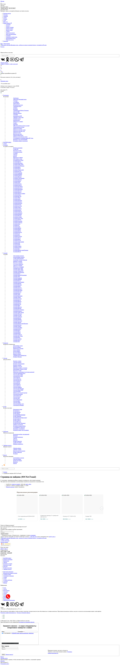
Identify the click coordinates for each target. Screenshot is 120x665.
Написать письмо (10, 487)
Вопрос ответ (6, 598)
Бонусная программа (11, 34)
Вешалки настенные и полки (10, 573)
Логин (3, 647)
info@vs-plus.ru (52, 536)
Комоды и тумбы (7, 565)
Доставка (5, 14)
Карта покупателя (10, 32)
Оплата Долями (10, 27)
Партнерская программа (9, 600)
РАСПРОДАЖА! (7, 142)
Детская (5, 358)
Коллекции (6, 95)
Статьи (5, 593)
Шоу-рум (5, 21)
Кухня (4, 406)
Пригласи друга (10, 39)
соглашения (33, 535)
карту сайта (28, 484)
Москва (2, 1)
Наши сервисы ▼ (7, 23)
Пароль (3, 649)
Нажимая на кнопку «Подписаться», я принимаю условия (19, 535)
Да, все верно (12, 8)
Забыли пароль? (9, 654)
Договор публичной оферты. (23, 612)
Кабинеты (5, 343)
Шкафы (5, 582)
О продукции (6, 594)
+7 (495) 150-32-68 (13, 64)
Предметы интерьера (8, 571)
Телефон (21, 631)
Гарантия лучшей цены (11, 37)
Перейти (3, 661)
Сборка (8, 31)
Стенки (5, 577)
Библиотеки (6, 561)
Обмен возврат (9, 28)
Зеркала (5, 562)
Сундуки (5, 581)
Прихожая (5, 431)
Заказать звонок (4, 62)
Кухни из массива (7, 567)
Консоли (5, 566)
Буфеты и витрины (7, 559)
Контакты (5, 41)
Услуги (5, 589)
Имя (3, 631)
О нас (4, 20)
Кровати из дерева (7, 563)
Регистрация (7, 43)
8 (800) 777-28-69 (5, 64)
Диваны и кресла (7, 445)
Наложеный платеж (10, 38)
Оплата (8, 26)
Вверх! (2, 656)
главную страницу (16, 484)
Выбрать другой (4, 8)
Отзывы (5, 19)
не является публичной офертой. (27, 622)
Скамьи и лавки (7, 574)
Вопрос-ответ (9, 30)
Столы (4, 578)
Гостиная (5, 145)
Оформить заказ (4, 81)
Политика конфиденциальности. (8, 612)
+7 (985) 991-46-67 (33, 536)
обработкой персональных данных (23, 633)
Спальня (5, 253)
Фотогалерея (6, 590)
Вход (2, 43)
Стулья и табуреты (7, 580)
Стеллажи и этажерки (8, 576)
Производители (7, 13)
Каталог (3, 46)
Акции (5, 17)
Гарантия (5, 16)
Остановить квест (5, 663)
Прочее (5, 455)
